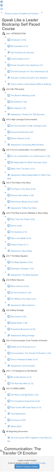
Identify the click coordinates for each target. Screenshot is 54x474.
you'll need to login (37, 463)
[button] (1, 2)
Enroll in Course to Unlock (27, 466)
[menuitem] (1, 6)
